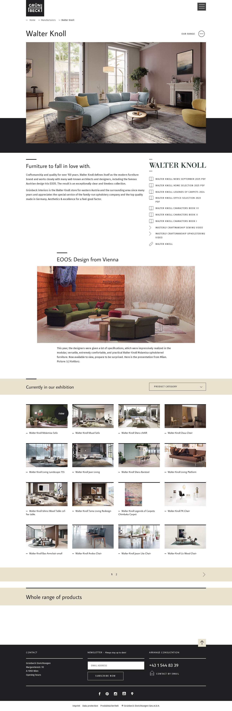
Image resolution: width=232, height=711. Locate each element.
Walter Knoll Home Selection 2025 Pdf (180, 185)
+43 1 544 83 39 (163, 665)
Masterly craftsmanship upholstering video (180, 235)
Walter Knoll (164, 244)
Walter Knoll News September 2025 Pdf (180, 179)
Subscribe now (105, 676)
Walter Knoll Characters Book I (176, 221)
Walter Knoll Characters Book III (177, 208)
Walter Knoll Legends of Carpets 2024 (180, 192)
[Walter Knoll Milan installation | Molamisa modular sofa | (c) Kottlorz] (116, 304)
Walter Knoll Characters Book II (176, 214)
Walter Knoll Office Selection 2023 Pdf (178, 200)
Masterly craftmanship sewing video (179, 227)
